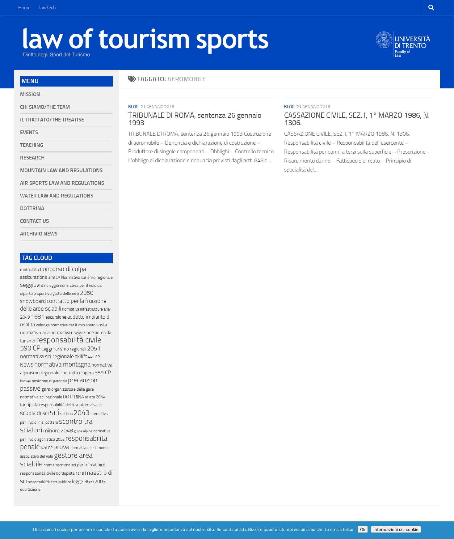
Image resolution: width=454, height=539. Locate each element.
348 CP (54, 277)
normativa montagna (62, 364)
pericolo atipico (91, 465)
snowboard (33, 301)
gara (45, 389)
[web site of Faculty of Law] (403, 53)
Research (32, 158)
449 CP (94, 357)
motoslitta (29, 269)
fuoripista (29, 404)
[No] (446, 530)
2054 (101, 397)
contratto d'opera (77, 373)
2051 (94, 348)
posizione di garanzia (49, 381)
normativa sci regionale (47, 356)
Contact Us (34, 221)
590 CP (30, 348)
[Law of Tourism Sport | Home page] (145, 42)
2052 (60, 439)
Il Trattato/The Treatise (52, 120)
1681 (37, 316)
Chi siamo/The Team (45, 107)
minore (51, 430)
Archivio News (38, 234)
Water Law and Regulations (56, 196)
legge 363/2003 (89, 481)
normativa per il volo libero (73, 325)
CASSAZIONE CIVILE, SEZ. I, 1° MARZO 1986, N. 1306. (357, 119)
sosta (101, 325)
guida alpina (83, 431)
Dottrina (32, 208)
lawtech (47, 8)
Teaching (31, 145)
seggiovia (31, 285)
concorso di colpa (63, 269)
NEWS (26, 365)
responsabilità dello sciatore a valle (70, 404)
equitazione (30, 489)
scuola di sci (34, 413)
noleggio (51, 285)
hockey (25, 381)
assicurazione (33, 277)
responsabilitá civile (37, 473)
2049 (25, 317)
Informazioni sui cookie (395, 529)
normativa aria (35, 332)
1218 (79, 473)
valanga (43, 325)
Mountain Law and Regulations (61, 170)
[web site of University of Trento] (403, 40)
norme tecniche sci (60, 465)
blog (133, 106)
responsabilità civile (68, 340)
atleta (90, 397)
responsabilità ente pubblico (49, 482)
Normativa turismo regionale (87, 277)
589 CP (103, 372)
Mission (30, 94)
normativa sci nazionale (41, 397)
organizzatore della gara (72, 389)
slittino (66, 413)
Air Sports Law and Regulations (62, 183)
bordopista (65, 473)
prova (61, 447)
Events (29, 132)
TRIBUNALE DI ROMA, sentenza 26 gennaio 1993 (195, 119)
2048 (67, 430)
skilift (81, 356)
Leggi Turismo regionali (63, 349)
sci (54, 412)
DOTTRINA (73, 397)
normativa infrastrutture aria (86, 309)
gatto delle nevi (66, 293)
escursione (55, 317)
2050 (87, 293)
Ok (362, 529)
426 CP (47, 448)
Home (24, 8)
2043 (82, 413)
